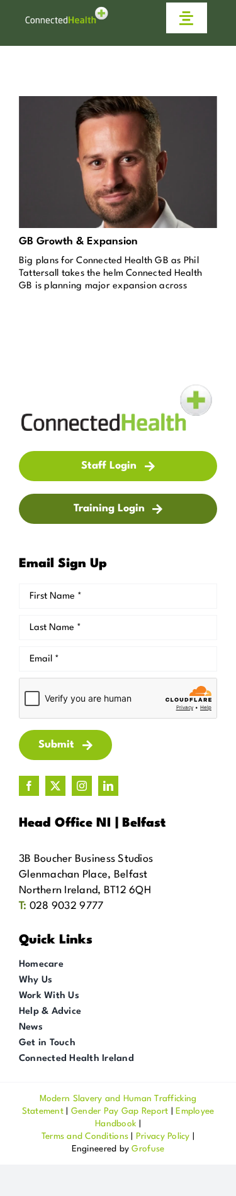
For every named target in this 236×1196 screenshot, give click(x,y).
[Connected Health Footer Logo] (118, 387)
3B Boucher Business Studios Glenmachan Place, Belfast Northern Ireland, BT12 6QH (86, 875)
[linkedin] (108, 786)
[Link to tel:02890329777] (143, 17)
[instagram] (82, 786)
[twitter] (55, 786)
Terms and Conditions (85, 1136)
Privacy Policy (163, 1136)
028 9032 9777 (67, 906)
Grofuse (148, 1148)
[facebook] (29, 786)
